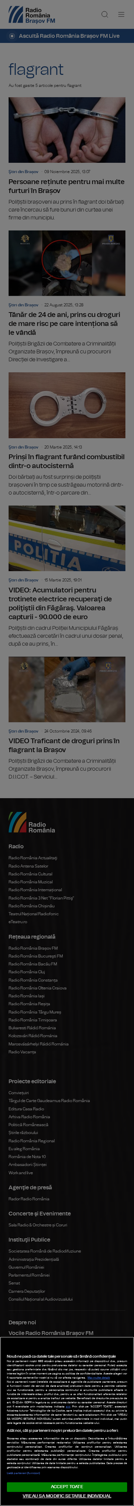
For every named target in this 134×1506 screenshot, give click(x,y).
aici (68, 1406)
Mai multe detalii (99, 1378)
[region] (67, 1421)
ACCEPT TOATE (67, 1487)
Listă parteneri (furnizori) (23, 1473)
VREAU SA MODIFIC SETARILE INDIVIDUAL (67, 1496)
